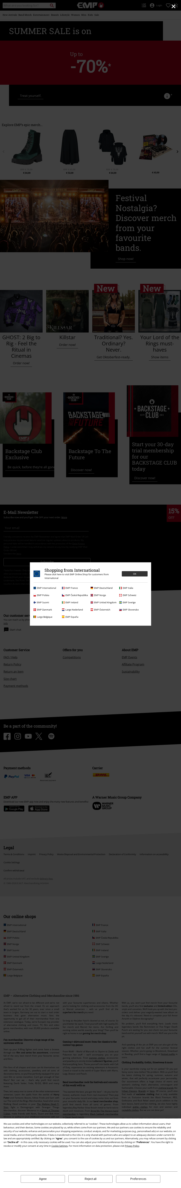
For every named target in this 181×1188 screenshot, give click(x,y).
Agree (43, 1178)
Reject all (91, 1178)
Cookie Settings (59, 1145)
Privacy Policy (132, 1145)
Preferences (138, 1179)
